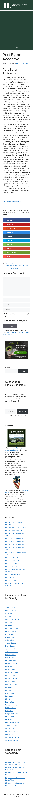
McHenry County (11, 684)
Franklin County (10, 634)
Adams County (10, 608)
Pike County (9, 699)
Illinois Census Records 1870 (15, 544)
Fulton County (10, 637)
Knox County (9, 658)
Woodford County (11, 740)
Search (7, 368)
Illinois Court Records (12, 563)
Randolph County (11, 705)
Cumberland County (12, 628)
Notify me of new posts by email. (16, 321)
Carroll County (10, 613)
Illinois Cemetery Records (14, 530)
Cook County (9, 625)
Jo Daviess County (11, 652)
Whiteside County (11, 731)
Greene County (10, 643)
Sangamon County (11, 714)
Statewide (8, 720)
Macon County (10, 669)
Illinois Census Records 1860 (15, 541)
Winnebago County (12, 737)
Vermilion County (11, 728)
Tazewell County (11, 725)
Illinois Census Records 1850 (15, 538)
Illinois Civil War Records (13, 560)
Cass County (9, 616)
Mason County (10, 681)
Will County (9, 734)
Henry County (10, 646)
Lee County (9, 666)
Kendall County (10, 655)
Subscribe (22, 411)
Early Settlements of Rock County (15, 201)
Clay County (9, 622)
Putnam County (10, 702)
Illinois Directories (11, 566)
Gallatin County (10, 640)
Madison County (11, 675)
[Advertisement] (16, 27)
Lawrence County (11, 664)
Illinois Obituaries (11, 580)
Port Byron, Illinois (11, 268)
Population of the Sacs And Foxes (17, 265)
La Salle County (10, 661)
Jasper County (10, 649)
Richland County (11, 708)
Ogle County (9, 693)
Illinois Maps (9, 577)
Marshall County (11, 678)
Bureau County (10, 610)
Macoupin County (11, 672)
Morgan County (10, 690)
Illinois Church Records (13, 557)
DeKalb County (10, 631)
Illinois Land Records (12, 574)
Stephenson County (12, 722)
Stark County (9, 717)
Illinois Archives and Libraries (15, 527)
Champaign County (12, 619)
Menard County (10, 687)
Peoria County (10, 696)
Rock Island (9, 263)
